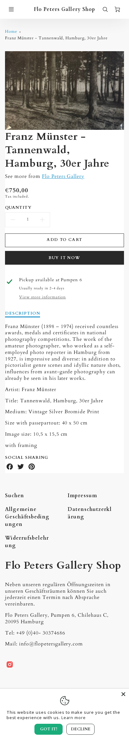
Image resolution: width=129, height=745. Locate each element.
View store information (42, 297)
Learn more (73, 717)
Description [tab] (22, 313)
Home (11, 31)
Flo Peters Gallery (63, 176)
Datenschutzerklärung (90, 513)
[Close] (123, 694)
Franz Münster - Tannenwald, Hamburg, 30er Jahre (56, 38)
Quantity (18, 207)
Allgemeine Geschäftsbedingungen (27, 517)
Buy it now (64, 258)
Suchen (14, 495)
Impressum (82, 495)
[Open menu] (11, 9)
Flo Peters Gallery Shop (63, 565)
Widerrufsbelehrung (27, 542)
